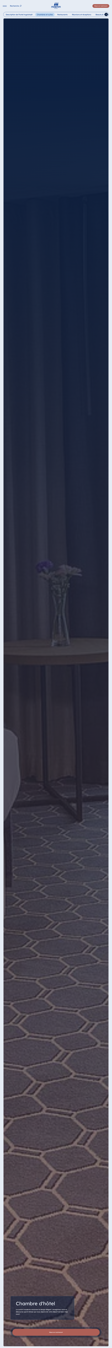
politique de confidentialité (57, 1345)
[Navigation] (5, 6)
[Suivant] (106, 14)
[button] (87, 1341)
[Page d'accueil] (56, 5)
